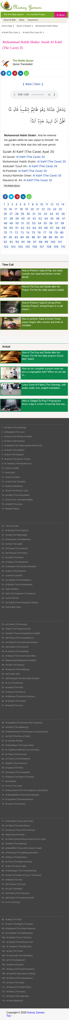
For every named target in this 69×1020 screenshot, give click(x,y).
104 (20, 246)
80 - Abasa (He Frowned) (13, 834)
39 (17, 218)
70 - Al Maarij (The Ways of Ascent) (18, 777)
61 (16, 227)
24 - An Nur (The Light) (12, 544)
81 (5, 237)
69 (63, 227)
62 (22, 227)
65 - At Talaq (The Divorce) (14, 754)
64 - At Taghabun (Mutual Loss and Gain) (20, 749)
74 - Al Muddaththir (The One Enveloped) (20, 795)
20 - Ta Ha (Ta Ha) (10, 526)
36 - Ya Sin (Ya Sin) (10, 598)
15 (5, 209)
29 (22, 213)
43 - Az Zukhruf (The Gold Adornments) (20, 642)
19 (26, 209)
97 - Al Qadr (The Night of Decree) (17, 924)
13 (57, 204)
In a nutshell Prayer (36, 14)
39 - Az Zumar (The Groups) (14, 624)
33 (45, 213)
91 (62, 237)
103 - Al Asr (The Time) (12, 951)
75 (33, 232)
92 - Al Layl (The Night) (12, 888)
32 (39, 213)
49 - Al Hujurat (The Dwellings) (16, 669)
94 (17, 241)
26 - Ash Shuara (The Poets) (14, 553)
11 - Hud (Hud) (8, 472)
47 (63, 218)
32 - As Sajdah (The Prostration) (16, 580)
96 (29, 241)
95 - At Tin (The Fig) (11, 902)
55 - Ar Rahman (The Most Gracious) (18, 696)
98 (40, 241)
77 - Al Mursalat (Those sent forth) (17, 821)
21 (37, 209)
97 (34, 241)
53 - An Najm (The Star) (12, 687)
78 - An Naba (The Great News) (16, 825)
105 (27, 246)
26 (5, 213)
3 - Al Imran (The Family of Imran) (17, 436)
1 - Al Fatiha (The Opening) (14, 427)
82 (10, 237)
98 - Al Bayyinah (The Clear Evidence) (18, 928)
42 (34, 218)
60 (11, 227)
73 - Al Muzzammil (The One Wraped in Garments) (25, 790)
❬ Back (27, 84)
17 (15, 209)
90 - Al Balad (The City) (12, 879)
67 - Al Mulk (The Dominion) (14, 763)
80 (62, 232)
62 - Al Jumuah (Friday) (12, 740)
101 (60, 241)
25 (60, 209)
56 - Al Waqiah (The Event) (14, 701)
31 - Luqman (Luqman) (12, 575)
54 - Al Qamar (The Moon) (13, 692)
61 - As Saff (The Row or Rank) (16, 736)
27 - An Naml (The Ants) (12, 557)
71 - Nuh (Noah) (9, 781)
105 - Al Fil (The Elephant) (13, 960)
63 (28, 227)
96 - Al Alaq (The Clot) (12, 919)
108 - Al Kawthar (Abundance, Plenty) (18, 973)
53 (33, 223)
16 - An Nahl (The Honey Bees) (16, 495)
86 (33, 237)
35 (57, 213)
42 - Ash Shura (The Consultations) (18, 638)
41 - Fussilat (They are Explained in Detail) (21, 633)
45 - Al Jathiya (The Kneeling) (15, 651)
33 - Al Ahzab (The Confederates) (17, 584)
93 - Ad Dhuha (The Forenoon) (16, 893)
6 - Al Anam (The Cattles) (13, 450)
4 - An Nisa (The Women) (13, 441)
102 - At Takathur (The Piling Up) (16, 946)
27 (11, 213)
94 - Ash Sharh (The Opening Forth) (18, 897)
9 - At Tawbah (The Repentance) (16, 463)
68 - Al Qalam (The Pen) (12, 768)
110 (63, 246)
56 (51, 223)
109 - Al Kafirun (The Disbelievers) (17, 978)
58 (62, 223)
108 (49, 246)
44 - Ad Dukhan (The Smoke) (15, 647)
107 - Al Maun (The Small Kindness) (18, 969)
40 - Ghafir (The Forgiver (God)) (16, 629)
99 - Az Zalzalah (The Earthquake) (17, 933)
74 (27, 232)
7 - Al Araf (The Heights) (13, 454)
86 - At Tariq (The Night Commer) (17, 861)
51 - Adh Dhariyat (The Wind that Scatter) (20, 678)
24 (54, 209)
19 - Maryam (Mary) (10, 508)
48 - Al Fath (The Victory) (13, 665)
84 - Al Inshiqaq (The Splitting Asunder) (20, 852)
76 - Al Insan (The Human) (13, 804)
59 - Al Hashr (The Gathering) (15, 727)
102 (6, 246)
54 (39, 223)
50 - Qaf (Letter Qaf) (11, 674)
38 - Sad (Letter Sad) (11, 607)
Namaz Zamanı (36, 1012)
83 (16, 237)
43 (40, 218)
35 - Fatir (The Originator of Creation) (18, 593)
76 (39, 232)
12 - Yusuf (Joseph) (11, 477)
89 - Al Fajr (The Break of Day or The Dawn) (21, 875)
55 (45, 223)
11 (47, 204)
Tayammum (33, 20)
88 (44, 237)
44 (46, 218)
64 (34, 227)
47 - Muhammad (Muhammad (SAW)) (19, 660)
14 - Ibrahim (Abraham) (12, 486)
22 (43, 209)
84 (22, 237)
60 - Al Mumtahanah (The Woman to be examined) (25, 731)
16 (10, 209)
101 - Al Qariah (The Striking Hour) (17, 942)
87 (39, 237)
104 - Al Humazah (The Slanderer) (17, 955)
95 (23, 241)
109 (56, 246)
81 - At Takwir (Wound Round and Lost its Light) (24, 839)
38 (11, 218)
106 (34, 246)
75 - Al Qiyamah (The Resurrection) (18, 799)
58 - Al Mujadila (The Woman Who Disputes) (22, 722)
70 (5, 232)
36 (63, 213)
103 (13, 246)
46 (58, 218)
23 (49, 209)
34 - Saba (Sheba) (10, 589)
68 (57, 227)
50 (17, 223)
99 (46, 241)
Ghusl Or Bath (10, 20)
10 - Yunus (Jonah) (10, 468)
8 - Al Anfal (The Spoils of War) (16, 459)
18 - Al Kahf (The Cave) (12, 504)
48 (5, 223)
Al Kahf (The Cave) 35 (30, 156)
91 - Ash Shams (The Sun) (14, 884)
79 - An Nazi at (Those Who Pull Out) (18, 830)
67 (52, 227)
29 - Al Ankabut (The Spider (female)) (19, 566)
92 (5, 241)
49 (11, 223)
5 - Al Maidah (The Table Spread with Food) (22, 445)
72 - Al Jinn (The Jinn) (12, 786)
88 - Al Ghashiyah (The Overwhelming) (19, 870)
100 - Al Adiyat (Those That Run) (16, 937)
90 (56, 237)
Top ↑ (9, 1015)
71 (10, 232)
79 (56, 232)
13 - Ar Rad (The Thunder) (14, 481)
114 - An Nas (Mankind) (12, 1000)
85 (27, 237)
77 (44, 232)
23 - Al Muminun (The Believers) (16, 539)
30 (28, 213)
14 (62, 204)
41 (28, 218)
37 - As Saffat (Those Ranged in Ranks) (20, 602)
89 (50, 237)
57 (56, 223)
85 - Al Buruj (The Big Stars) (14, 857)
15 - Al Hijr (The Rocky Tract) (15, 490)
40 (23, 218)
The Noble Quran (23, 60)
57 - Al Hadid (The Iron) (12, 705)
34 (51, 213)
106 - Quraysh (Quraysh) (13, 964)
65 (40, 227)
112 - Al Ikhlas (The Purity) (13, 991)
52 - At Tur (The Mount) (12, 683)
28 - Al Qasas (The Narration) (15, 562)
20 (32, 209)
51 (22, 223)
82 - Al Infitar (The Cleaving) (14, 843)
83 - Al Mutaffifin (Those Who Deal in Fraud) (22, 848)
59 (5, 227)
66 (46, 227)
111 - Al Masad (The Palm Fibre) (16, 987)
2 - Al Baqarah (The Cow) (13, 432)
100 (53, 241)
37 (5, 218)
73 (22, 232)
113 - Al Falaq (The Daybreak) (15, 996)
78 (50, 232)
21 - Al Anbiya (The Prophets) (15, 530)
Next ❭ (38, 84)
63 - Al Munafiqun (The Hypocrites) (18, 745)
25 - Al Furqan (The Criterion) (15, 548)
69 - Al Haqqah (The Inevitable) (16, 772)
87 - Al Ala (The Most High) (14, 866)
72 (16, 232)
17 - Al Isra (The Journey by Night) (17, 499)
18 (21, 209)
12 (52, 204)
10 (41, 204)
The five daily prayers (14, 14)
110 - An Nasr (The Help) (13, 982)
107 (41, 246)
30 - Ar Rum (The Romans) (14, 571)
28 (16, 213)
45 (52, 218)
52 (28, 223)
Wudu (21, 20)
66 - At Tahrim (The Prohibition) (16, 759)
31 (33, 213)
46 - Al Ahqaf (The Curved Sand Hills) (19, 656)
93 (11, 241)
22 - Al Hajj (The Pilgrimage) (14, 535)
